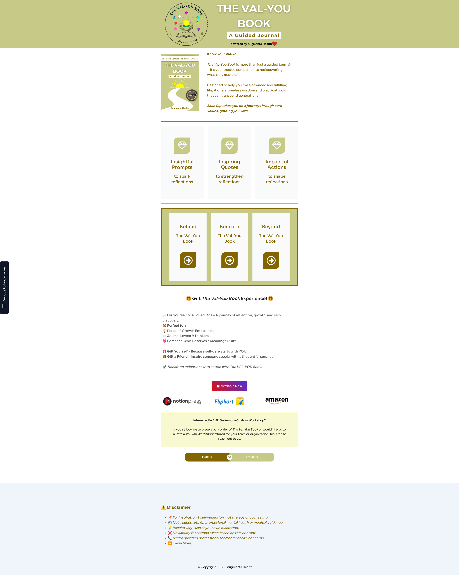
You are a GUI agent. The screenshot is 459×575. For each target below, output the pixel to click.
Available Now (231, 386)
